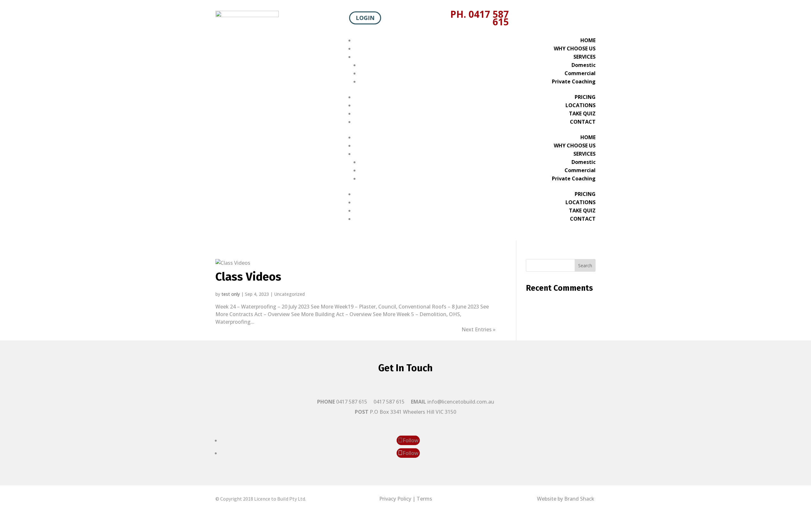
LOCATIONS (580, 105)
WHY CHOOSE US (575, 48)
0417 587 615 (389, 401)
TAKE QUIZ (582, 113)
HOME (588, 40)
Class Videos (248, 277)
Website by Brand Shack (566, 498)
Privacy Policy (395, 498)
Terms (424, 498)
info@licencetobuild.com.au (460, 401)
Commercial (580, 73)
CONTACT (583, 121)
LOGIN (365, 18)
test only (230, 294)
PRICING (585, 97)
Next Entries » (478, 329)
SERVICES (584, 56)
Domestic (584, 65)
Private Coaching (574, 81)
